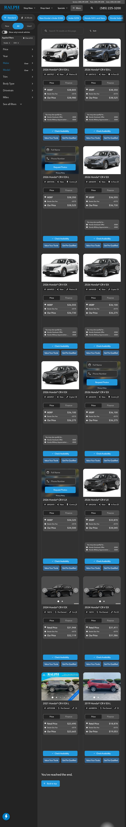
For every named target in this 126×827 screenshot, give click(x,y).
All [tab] (18, 26)
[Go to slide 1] (52, 63)
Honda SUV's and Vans (95, 18)
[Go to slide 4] (64, 63)
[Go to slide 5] (68, 63)
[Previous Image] (44, 52)
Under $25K (73, 18)
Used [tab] (29, 26)
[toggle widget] (6, 816)
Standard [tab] (12, 18)
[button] (44, 53)
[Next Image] (75, 52)
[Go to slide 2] (56, 63)
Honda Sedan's (117, 18)
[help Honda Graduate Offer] (45, 117)
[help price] (45, 98)
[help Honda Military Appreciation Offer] (45, 119)
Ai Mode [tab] (28, 18)
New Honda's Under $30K (51, 18)
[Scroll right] (122, 18)
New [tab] (7, 26)
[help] (45, 93)
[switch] (16, 32)
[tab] (51, 83)
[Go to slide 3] (60, 63)
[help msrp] (45, 89)
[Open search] (92, 8)
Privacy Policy (60, 173)
